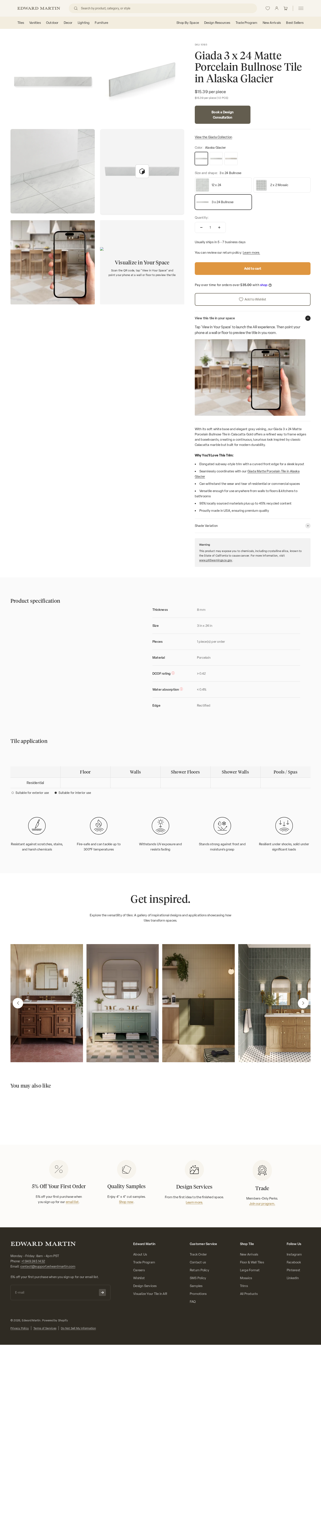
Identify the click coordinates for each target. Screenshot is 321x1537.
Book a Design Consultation (222, 114)
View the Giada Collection (213, 137)
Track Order (198, 1254)
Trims (244, 1286)
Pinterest (293, 1270)
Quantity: (202, 218)
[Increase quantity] (219, 227)
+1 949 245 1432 (33, 1261)
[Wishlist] (268, 8)
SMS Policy (198, 1278)
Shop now (126, 1202)
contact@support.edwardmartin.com (47, 1266)
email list (72, 1202)
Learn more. (251, 253)
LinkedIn (293, 1278)
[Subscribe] (102, 1292)
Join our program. (262, 1204)
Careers (139, 1270)
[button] (18, 1003)
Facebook (294, 1262)
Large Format (250, 1270)
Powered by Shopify (55, 1320)
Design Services (145, 1286)
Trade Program (144, 1262)
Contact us (198, 1262)
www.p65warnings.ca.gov (215, 560)
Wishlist (139, 1278)
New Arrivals (249, 1254)
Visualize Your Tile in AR (150, 1294)
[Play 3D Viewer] (142, 171)
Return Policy (199, 1270)
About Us (140, 1254)
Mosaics (246, 1278)
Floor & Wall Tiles (252, 1262)
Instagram (294, 1254)
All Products (249, 1294)
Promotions (198, 1294)
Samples (196, 1286)
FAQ (193, 1302)
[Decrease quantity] (201, 227)
